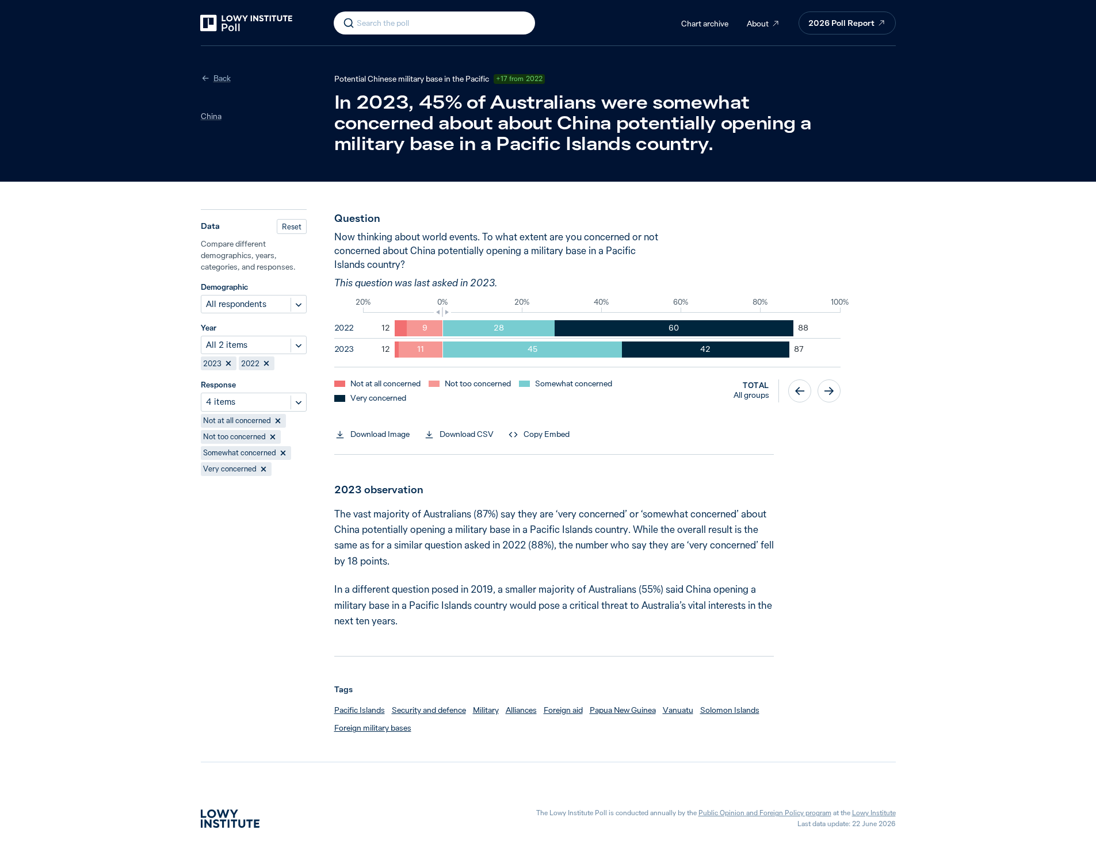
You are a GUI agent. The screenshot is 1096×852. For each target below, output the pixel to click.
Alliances (521, 710)
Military (486, 710)
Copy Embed (547, 434)
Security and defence (429, 710)
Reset (291, 226)
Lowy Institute (874, 812)
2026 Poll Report (841, 23)
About (758, 23)
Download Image (380, 434)
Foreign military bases (372, 728)
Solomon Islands (729, 710)
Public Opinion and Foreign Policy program (764, 812)
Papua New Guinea (623, 710)
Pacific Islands (359, 710)
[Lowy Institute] (230, 818)
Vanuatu (678, 710)
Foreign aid (563, 710)
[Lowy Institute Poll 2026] (246, 23)
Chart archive (704, 24)
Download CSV (467, 434)
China (211, 116)
